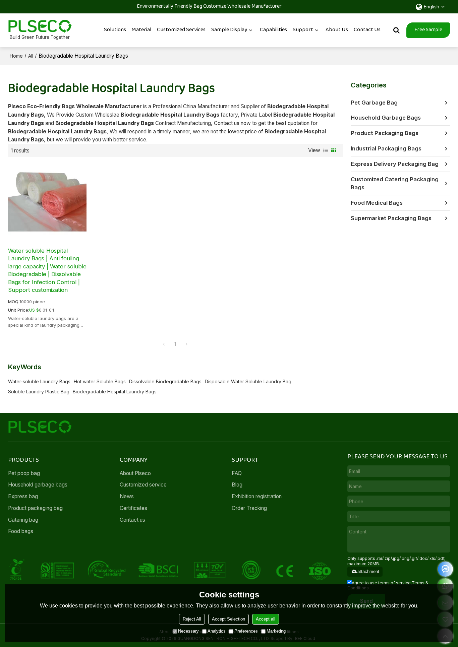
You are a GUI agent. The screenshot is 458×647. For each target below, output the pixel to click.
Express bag (23, 496)
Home (16, 56)
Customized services (181, 30)
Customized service (143, 484)
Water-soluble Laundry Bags (39, 381)
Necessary (188, 631)
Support (303, 30)
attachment (368, 571)
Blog (237, 484)
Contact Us (367, 30)
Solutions (115, 30)
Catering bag (23, 520)
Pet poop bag (24, 473)
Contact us (132, 520)
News (127, 496)
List (326, 150)
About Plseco (135, 473)
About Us (337, 30)
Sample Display (229, 30)
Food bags (20, 531)
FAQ (237, 473)
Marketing (276, 631)
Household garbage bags (37, 484)
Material (141, 30)
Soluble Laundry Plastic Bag (38, 391)
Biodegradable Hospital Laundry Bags (115, 391)
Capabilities (273, 30)
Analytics (217, 631)
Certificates (133, 508)
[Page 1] (164, 344)
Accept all (265, 619)
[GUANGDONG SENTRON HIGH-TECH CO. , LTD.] (40, 26)
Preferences (246, 631)
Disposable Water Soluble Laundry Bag (248, 381)
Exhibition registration (257, 496)
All (30, 56)
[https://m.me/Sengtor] (445, 569)
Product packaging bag (35, 508)
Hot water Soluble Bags (100, 381)
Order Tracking (249, 508)
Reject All (192, 619)
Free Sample (428, 30)
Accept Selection (228, 619)
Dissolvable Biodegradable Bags (165, 381)
